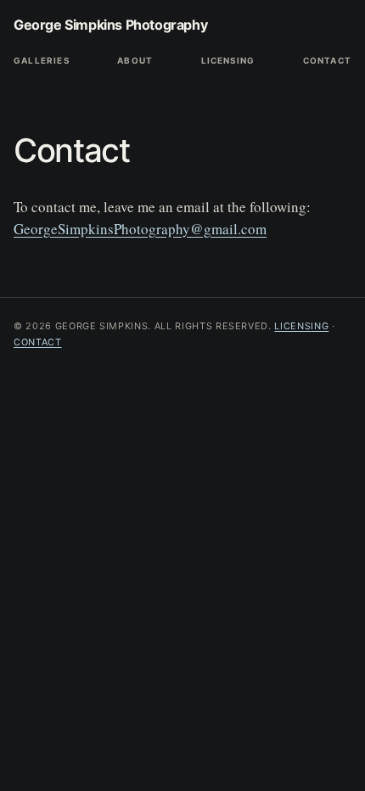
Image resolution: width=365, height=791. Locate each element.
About (135, 60)
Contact (327, 60)
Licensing (228, 60)
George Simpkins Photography (110, 24)
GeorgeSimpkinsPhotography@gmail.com (140, 228)
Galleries (42, 60)
